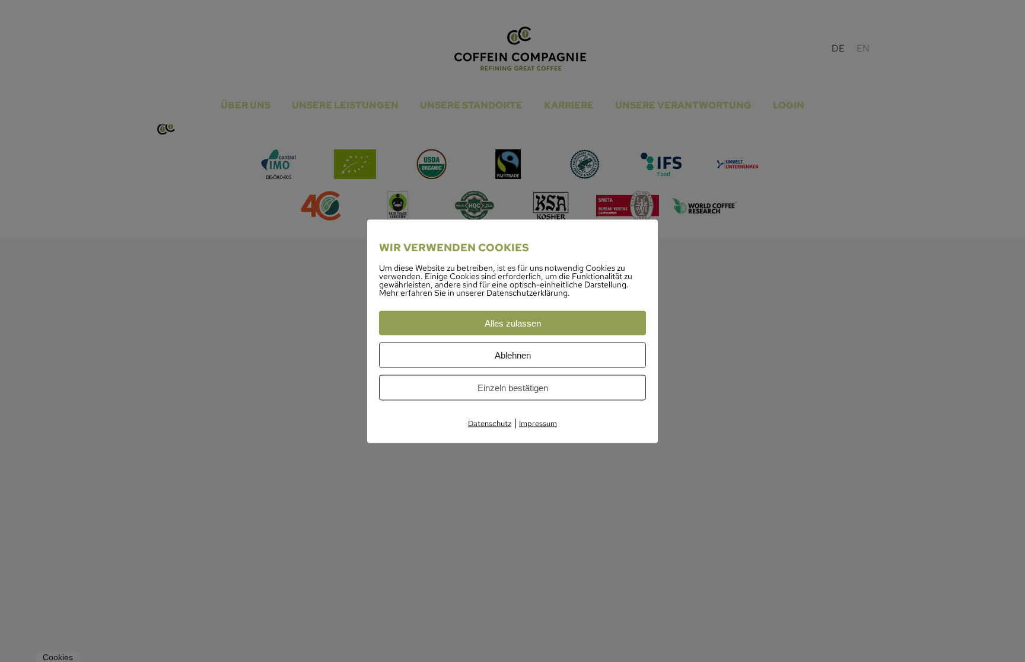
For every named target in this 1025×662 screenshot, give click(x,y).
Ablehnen (513, 355)
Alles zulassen (513, 323)
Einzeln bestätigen (513, 387)
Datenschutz (489, 423)
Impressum (538, 423)
